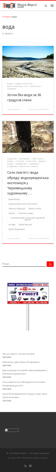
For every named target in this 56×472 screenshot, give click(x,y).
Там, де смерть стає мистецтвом (18, 353)
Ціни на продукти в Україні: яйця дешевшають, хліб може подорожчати (25, 372)
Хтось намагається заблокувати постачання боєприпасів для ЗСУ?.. (23, 384)
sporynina (16, 238)
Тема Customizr (41, 458)
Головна (6, 16)
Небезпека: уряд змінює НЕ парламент (21, 362)
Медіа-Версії (21, 453)
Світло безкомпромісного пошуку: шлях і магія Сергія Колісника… (24, 395)
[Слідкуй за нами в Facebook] (30, 466)
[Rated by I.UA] (12, 430)
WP (19, 458)
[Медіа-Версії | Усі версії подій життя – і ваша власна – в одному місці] (9, 5)
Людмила (16, 109)
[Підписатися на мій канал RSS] (25, 466)
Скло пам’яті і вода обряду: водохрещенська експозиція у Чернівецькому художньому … (28, 182)
